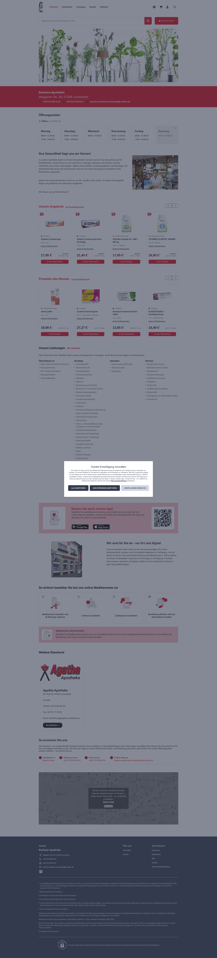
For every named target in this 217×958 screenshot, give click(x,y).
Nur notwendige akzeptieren (105, 488)
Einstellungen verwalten (135, 488)
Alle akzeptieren (78, 488)
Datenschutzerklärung (119, 481)
